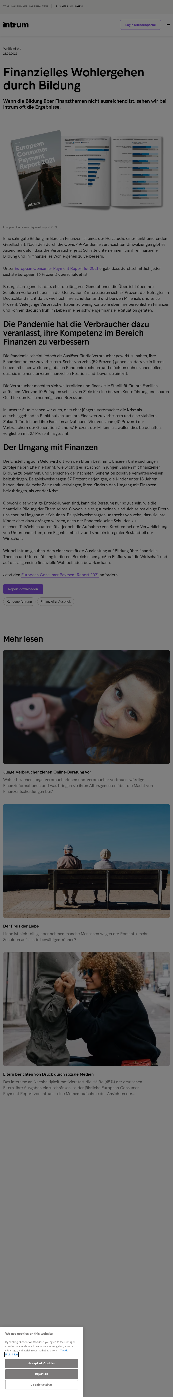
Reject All (41, 1373)
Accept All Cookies (41, 1363)
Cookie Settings (41, 1384)
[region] (41, 1362)
